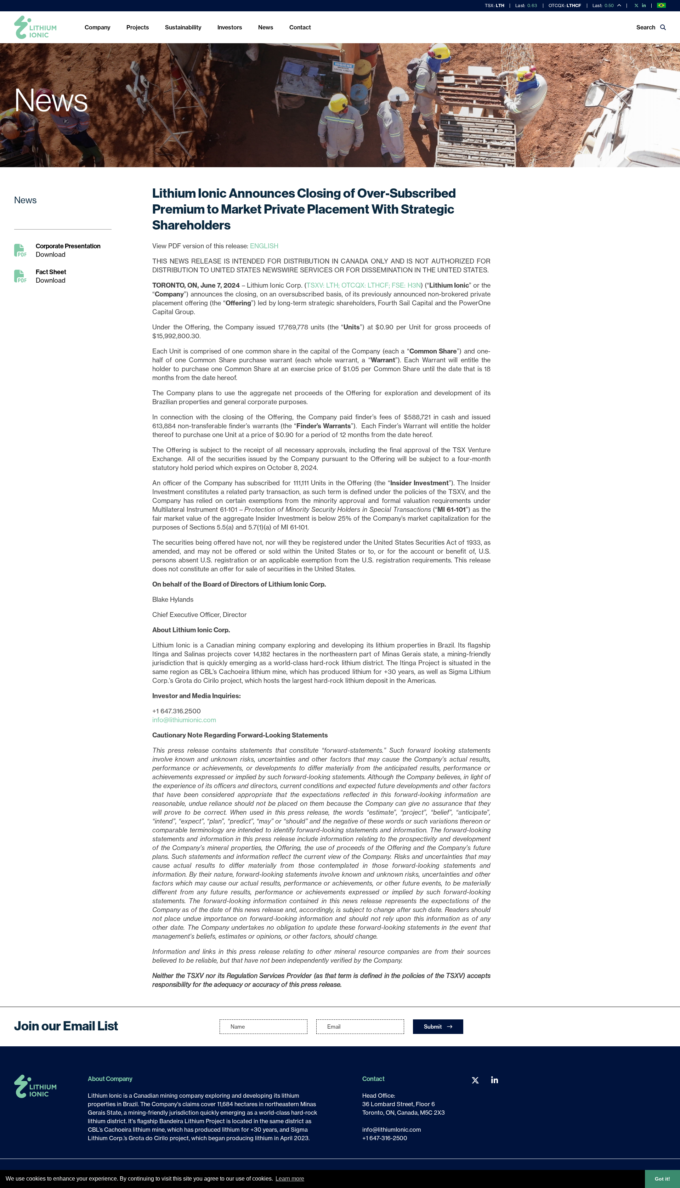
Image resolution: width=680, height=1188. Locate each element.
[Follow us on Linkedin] (643, 5)
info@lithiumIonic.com (391, 1129)
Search (646, 27)
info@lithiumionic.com (184, 720)
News (265, 27)
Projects (137, 27)
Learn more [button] (290, 1179)
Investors (229, 27)
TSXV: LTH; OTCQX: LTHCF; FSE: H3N (363, 285)
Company (97, 27)
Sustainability (183, 27)
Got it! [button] (662, 1179)
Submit (433, 1026)
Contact (300, 27)
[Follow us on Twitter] (635, 5)
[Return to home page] (35, 27)
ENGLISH (264, 246)
